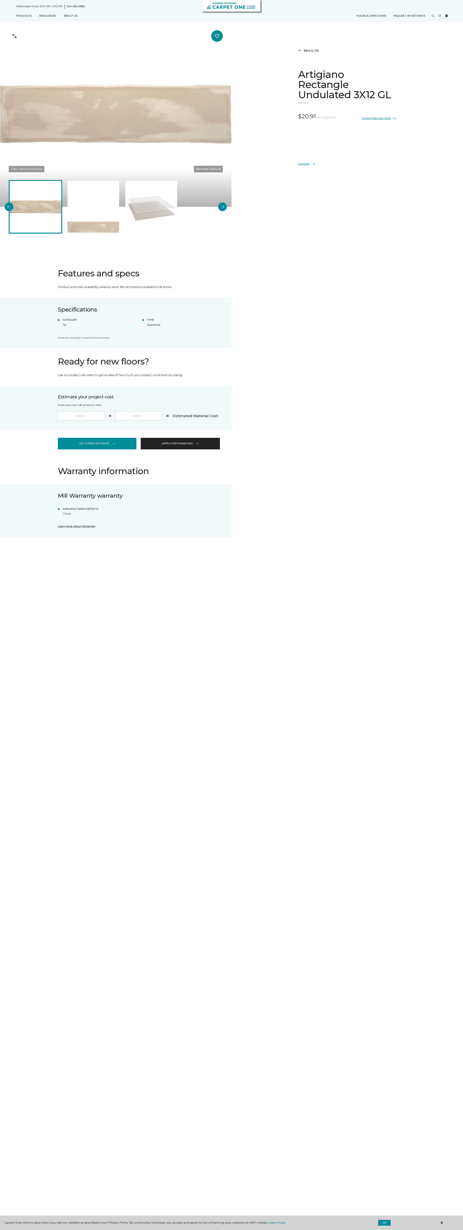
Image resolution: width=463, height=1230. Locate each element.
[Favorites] (439, 16)
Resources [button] (47, 15)
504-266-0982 (76, 6)
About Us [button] (71, 15)
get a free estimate (94, 443)
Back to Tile (311, 50)
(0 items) (446, 15)
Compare (304, 164)
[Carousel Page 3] (151, 207)
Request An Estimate (409, 15)
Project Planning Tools (376, 118)
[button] (433, 16)
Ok (384, 1222)
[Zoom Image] (14, 36)
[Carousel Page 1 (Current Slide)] (35, 207)
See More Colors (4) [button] (208, 169)
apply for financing (177, 443)
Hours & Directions (371, 15)
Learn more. (277, 1222)
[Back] (9, 206)
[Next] (222, 206)
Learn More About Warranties (76, 526)
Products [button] (24, 15)
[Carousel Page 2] (93, 207)
